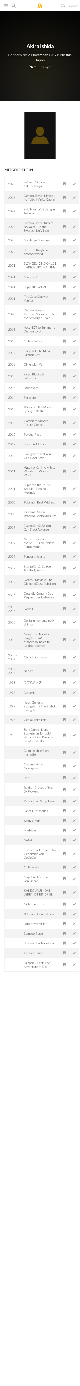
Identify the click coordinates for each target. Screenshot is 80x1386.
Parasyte (30, 397)
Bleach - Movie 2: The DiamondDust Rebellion (40, 581)
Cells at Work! (33, 341)
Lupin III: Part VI (35, 287)
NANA (28, 840)
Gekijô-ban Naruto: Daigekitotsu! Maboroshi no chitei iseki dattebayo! (37, 639)
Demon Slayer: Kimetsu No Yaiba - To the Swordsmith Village (39, 226)
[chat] (63, 5)
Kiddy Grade (32, 821)
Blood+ (29, 609)
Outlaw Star (32, 867)
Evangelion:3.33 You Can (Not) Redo (37, 456)
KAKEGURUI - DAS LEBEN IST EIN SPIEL (38, 892)
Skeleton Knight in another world (36, 252)
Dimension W (33, 364)
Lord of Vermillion (35, 923)
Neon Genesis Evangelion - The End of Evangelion (39, 706)
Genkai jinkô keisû (36, 720)
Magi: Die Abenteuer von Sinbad (37, 879)
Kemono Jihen (33, 953)
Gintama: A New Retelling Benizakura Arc (40, 514)
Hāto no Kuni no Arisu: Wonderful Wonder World (39, 471)
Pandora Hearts (34, 556)
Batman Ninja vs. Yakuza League (35, 184)
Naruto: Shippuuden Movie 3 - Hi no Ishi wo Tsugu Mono (39, 542)
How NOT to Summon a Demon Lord (40, 329)
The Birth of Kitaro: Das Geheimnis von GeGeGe (40, 853)
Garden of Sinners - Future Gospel (37, 422)
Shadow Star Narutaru (39, 943)
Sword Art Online (35, 444)
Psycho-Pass (32, 434)
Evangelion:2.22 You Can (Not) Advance (37, 527)
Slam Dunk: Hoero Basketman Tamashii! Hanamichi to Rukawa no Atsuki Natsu (38, 735)
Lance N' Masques (36, 811)
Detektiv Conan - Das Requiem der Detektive (39, 595)
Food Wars (31, 388)
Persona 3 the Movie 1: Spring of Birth (39, 409)
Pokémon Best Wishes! (39, 502)
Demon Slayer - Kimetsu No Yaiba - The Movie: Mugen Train (39, 314)
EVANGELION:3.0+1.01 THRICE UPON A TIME (40, 265)
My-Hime (30, 830)
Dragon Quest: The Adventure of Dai (37, 964)
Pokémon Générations (39, 914)
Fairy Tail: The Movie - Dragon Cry (38, 353)
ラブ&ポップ (33, 682)
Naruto (29, 671)
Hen (26, 778)
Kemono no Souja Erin (39, 801)
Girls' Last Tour (34, 904)
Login (73, 5)
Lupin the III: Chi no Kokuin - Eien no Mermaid (37, 488)
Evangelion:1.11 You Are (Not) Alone (37, 568)
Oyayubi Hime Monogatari (33, 766)
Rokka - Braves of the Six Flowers (38, 789)
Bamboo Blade (33, 933)
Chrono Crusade (35, 657)
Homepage (42, 66)
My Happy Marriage (37, 240)
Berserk (29, 692)
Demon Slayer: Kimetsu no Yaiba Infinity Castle (39, 197)
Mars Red (30, 277)
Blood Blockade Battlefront (34, 376)
